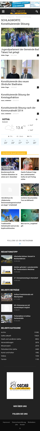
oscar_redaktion (6, 100)
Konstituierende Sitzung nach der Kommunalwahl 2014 (18, 109)
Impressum (6, 422)
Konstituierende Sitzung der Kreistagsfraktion (15, 96)
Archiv (3, 332)
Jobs (16, 424)
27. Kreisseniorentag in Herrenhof (26, 278)
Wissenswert (6, 346)
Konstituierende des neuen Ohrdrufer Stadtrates (15, 83)
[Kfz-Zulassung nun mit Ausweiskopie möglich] (6, 308)
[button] (37, 11)
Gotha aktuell (6, 336)
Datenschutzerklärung (19, 422)
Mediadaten (31, 422)
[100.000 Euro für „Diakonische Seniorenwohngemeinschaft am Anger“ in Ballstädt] (10, 189)
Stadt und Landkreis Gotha (11, 339)
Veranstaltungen (7, 342)
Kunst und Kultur (7, 352)
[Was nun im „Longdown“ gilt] (30, 215)
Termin (3, 359)
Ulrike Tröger (5, 55)
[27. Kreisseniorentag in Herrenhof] (6, 281)
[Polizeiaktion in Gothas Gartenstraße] (6, 319)
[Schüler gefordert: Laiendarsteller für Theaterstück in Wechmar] (6, 270)
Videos (3, 356)
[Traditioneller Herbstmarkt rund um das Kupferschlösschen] (10, 215)
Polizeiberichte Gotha (9, 349)
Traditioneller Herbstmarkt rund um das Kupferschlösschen (10, 226)
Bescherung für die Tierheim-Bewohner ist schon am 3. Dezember (9, 174)
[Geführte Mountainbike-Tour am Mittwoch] (30, 189)
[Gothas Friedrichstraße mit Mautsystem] (6, 297)
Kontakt (22, 424)
